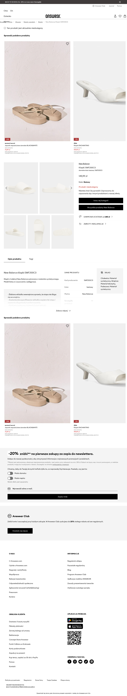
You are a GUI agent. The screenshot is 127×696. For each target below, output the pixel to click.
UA (28, 687)
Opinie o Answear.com (18, 565)
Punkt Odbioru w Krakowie (19, 644)
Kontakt (12, 666)
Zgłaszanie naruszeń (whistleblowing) (24, 588)
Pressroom (13, 592)
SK (26, 687)
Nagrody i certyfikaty (18, 570)
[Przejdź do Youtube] (80, 661)
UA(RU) (32, 687)
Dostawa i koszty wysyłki (19, 622)
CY (9, 687)
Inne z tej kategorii (101, 200)
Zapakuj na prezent (17, 653)
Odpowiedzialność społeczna (21, 583)
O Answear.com (15, 561)
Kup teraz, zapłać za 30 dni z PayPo (23, 657)
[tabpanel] (63, 287)
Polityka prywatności (12, 680)
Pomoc (12, 662)
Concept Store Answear (18, 640)
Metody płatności (16, 626)
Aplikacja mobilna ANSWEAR (79, 579)
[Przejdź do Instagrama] (75, 661)
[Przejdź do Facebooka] (69, 661)
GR (14, 687)
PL (21, 687)
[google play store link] (75, 620)
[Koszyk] (124, 16)
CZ (12, 687)
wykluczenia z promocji (60, 464)
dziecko (7, 16)
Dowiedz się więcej (20, 531)
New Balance (84, 164)
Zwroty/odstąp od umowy (19, 631)
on (11, 10)
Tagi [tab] (31, 259)
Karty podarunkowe (17, 648)
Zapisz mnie (62, 497)
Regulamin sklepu (74, 561)
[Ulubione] (120, 16)
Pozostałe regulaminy (76, 565)
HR (16, 687)
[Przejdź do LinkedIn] (92, 661)
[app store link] (75, 626)
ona (6, 10)
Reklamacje (14, 635)
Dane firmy (39, 680)
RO (23, 687)
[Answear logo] (53, 16)
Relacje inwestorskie (17, 579)
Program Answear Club (76, 574)
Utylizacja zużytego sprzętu (78, 588)
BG (7, 687)
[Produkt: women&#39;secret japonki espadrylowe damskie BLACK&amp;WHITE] (37, 91)
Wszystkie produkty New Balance (100, 207)
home (6, 21)
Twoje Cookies (52, 680)
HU (18, 687)
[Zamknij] (120, 2)
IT (19, 687)
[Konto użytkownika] (115, 16)
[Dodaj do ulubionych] (67, 44)
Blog (69, 570)
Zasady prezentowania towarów (80, 583)
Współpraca (14, 574)
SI (25, 687)
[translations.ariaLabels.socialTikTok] (86, 661)
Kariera (12, 597)
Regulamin (28, 680)
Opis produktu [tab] (14, 259)
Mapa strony (65, 680)
